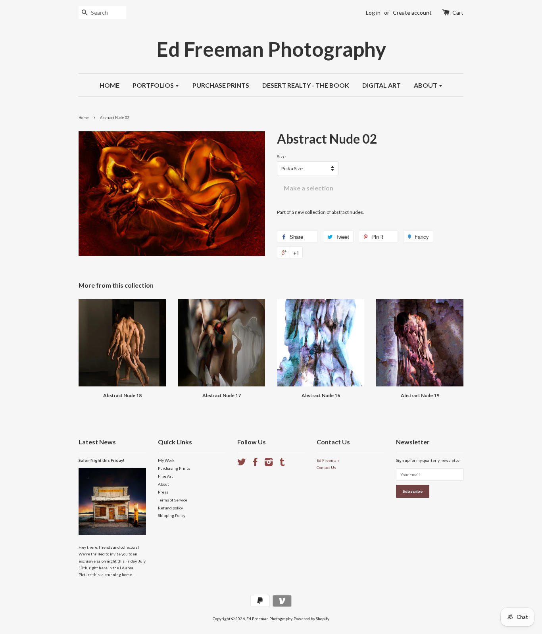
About (163, 484)
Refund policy (170, 507)
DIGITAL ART (381, 85)
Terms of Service (172, 500)
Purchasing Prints (174, 468)
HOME (109, 85)
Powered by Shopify (311, 618)
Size (281, 156)
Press (163, 492)
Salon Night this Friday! (101, 460)
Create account (412, 12)
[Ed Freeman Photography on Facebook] (255, 463)
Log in (373, 12)
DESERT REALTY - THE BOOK (305, 85)
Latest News (97, 442)
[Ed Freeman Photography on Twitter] (241, 463)
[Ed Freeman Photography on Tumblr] (282, 463)
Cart (457, 12)
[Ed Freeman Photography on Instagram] (268, 463)
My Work (166, 460)
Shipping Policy (171, 515)
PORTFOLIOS (154, 85)
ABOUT (426, 85)
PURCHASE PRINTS (220, 85)
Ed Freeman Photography (271, 49)
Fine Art (165, 476)
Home (84, 117)
